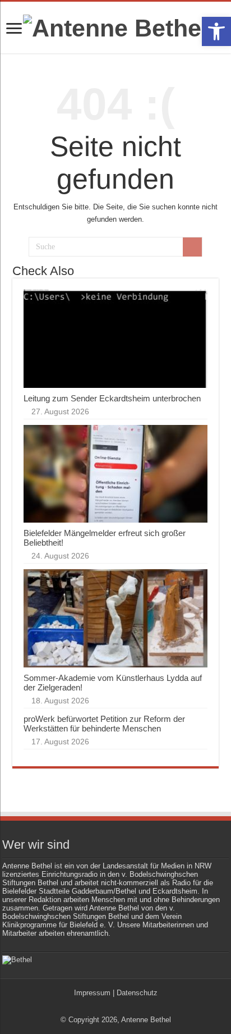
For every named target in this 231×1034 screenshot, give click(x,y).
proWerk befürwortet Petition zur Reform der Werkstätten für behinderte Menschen (104, 723)
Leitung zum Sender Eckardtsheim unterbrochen (112, 398)
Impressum (92, 993)
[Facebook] (110, 1006)
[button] (216, 31)
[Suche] (192, 247)
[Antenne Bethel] (115, 26)
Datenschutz (137, 993)
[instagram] (121, 1006)
